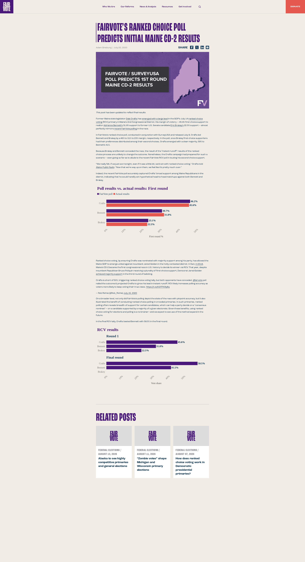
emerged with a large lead (155, 119)
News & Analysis (148, 7)
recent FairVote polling (125, 129)
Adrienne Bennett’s (113, 125)
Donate (295, 7)
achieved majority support (109, 274)
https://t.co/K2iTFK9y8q (158, 287)
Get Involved (185, 7)
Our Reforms (127, 7)
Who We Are (108, 7)
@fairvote (197, 280)
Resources (167, 7)
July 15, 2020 (130, 293)
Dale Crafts (131, 119)
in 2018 (199, 264)
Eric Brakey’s (176, 125)
